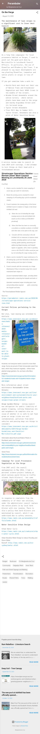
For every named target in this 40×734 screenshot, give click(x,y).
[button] (37, 12)
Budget (5, 561)
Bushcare (13, 561)
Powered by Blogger (21, 722)
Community (6, 565)
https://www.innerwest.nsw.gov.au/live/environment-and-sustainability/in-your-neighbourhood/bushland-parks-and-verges (19, 445)
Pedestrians (7, 574)
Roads (5, 578)
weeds (5, 582)
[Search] (37, 4)
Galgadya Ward (18, 565)
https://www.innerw (10, 319)
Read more (33, 662)
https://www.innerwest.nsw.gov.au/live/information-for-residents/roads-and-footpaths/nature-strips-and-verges (19, 378)
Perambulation (18, 574)
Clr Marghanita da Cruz (26, 561)
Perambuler (14, 3)
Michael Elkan (24, 726)
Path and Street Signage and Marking (15, 570)
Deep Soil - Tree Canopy (12, 668)
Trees (23, 578)
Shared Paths (14, 578)
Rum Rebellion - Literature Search (16, 644)
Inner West (29, 565)
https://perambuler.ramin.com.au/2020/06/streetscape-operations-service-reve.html (20, 300)
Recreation (29, 574)
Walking (30, 578)
